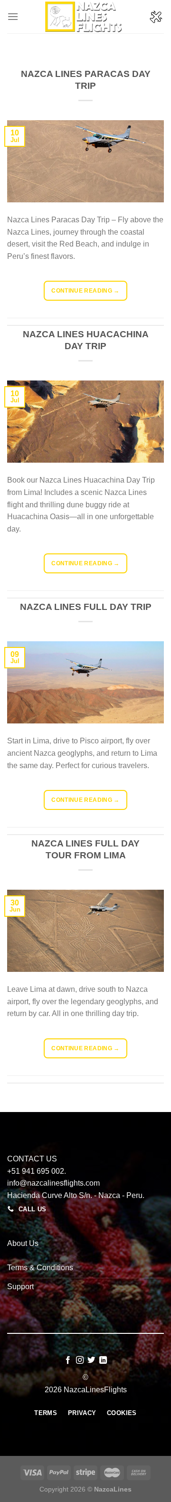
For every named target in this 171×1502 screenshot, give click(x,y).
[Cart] (156, 16)
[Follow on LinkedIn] (103, 1360)
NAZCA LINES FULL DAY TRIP (86, 607)
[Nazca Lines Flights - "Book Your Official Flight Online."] (85, 16)
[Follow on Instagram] (80, 1360)
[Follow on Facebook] (68, 1360)
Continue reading (85, 290)
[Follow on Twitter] (91, 1360)
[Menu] (13, 16)
